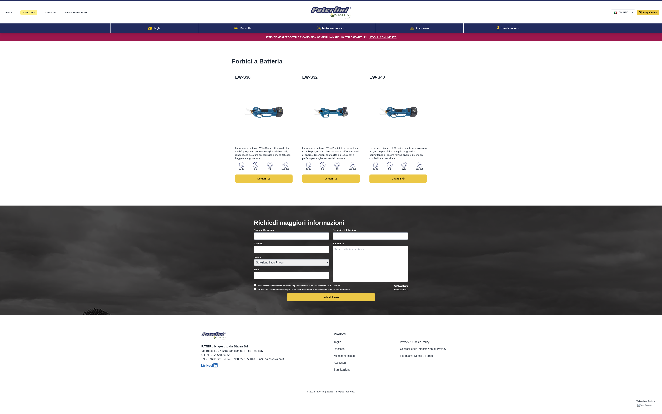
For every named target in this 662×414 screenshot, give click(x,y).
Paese (257, 257)
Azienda (7, 12)
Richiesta (338, 243)
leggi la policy (401, 286)
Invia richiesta (331, 297)
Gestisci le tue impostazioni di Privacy (423, 348)
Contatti (51, 12)
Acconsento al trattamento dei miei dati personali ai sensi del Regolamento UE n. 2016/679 (332, 286)
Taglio (337, 342)
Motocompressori (344, 355)
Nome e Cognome (264, 230)
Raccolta (339, 348)
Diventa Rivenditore (75, 12)
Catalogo (28, 12)
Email (257, 269)
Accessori (340, 362)
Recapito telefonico (344, 230)
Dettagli (262, 178)
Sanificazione (342, 369)
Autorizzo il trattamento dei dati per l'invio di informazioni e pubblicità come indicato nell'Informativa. (332, 289)
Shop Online (649, 12)
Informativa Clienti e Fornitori (417, 355)
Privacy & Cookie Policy (414, 342)
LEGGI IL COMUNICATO (383, 37)
